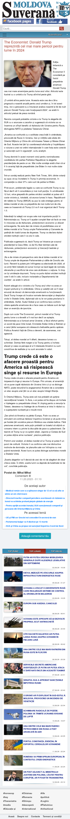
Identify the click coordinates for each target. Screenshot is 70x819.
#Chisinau (27, 793)
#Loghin (45, 800)
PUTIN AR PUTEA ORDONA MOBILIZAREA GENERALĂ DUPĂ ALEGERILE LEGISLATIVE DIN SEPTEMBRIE (44, 560)
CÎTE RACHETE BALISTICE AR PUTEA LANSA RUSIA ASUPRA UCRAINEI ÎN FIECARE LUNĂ (41, 637)
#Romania (27, 797)
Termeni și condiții (52, 816)
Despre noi (22, 816)
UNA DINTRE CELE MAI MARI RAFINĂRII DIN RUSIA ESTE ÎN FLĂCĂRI (44, 651)
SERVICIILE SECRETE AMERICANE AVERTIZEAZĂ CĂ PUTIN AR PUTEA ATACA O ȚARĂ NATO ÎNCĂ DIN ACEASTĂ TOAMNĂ (44, 667)
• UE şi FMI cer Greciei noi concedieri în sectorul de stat (30, 517)
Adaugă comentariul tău (35, 536)
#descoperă (28, 804)
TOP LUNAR (35, 551)
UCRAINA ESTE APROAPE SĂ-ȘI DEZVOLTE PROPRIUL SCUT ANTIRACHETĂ (44, 620)
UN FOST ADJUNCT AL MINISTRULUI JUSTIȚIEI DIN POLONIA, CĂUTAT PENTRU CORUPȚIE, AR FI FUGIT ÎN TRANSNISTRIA (43, 774)
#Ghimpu (26, 800)
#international (29, 808)
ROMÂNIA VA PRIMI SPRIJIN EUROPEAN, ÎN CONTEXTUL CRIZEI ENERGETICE (44, 758)
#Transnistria (9, 800)
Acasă (11, 816)
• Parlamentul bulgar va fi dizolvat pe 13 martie (26, 521)
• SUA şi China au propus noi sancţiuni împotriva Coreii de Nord (34, 525)
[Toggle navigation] (4, 35)
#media (7, 804)
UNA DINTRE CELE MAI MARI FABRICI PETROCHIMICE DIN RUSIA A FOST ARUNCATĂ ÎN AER (41, 729)
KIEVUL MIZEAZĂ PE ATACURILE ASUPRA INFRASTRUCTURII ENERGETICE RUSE (43, 574)
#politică (45, 797)
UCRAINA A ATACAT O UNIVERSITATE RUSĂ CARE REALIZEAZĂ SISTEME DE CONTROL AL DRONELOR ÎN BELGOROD (44, 591)
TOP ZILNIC (13, 551)
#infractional (47, 808)
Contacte (35, 816)
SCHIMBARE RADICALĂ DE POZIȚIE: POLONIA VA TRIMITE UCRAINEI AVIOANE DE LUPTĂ (43, 713)
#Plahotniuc (47, 804)
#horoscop (8, 793)
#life (43, 793)
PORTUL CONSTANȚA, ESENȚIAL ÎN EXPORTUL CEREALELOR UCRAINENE (41, 743)
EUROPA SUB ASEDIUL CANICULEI (40, 603)
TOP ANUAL (56, 551)
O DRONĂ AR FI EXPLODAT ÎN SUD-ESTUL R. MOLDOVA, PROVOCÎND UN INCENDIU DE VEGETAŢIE (44, 698)
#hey (5, 797)
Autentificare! (55, 34)
